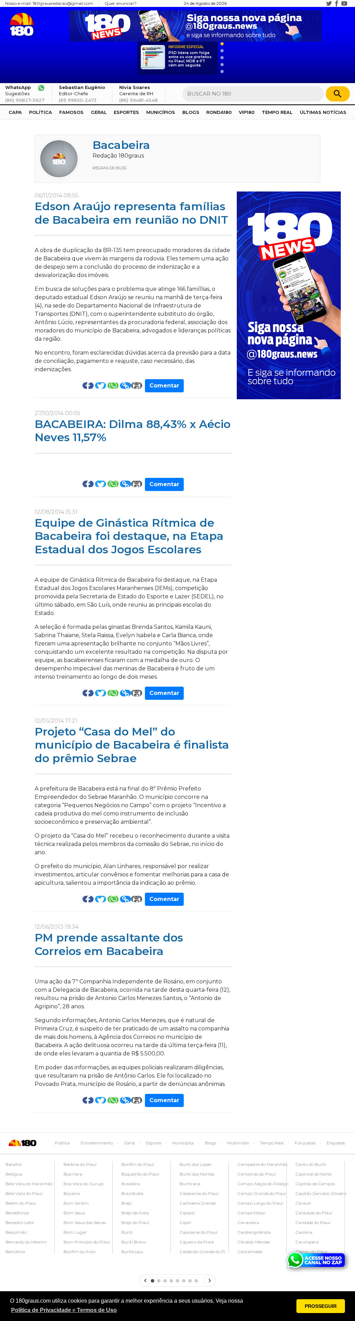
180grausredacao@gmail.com (63, 3)
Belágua (14, 1174)
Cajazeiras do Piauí (198, 1232)
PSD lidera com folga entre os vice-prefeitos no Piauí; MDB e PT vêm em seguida (189, 56)
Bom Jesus (74, 1212)
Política (40, 112)
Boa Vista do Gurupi (83, 1183)
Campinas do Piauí (256, 1174)
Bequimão (16, 1232)
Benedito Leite (20, 1222)
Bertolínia (15, 1251)
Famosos (71, 112)
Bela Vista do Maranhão (29, 1183)
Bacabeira (121, 145)
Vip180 (246, 112)
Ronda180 (219, 112)
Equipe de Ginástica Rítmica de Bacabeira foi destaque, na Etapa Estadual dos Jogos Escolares (129, 536)
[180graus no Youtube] (344, 3)
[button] (64, 1310)
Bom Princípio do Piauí (86, 1241)
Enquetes (336, 1142)
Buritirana (190, 1183)
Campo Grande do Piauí (261, 1193)
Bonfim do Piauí (137, 1164)
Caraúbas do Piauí (313, 1212)
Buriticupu (132, 1251)
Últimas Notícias (323, 112)
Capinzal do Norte (313, 1174)
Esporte (153, 1142)
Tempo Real (277, 112)
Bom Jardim (76, 1203)
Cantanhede (249, 1251)
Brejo (126, 1203)
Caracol (303, 1203)
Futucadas (305, 1142)
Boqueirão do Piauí (140, 1174)
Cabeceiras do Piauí (199, 1193)
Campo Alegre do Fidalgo (262, 1183)
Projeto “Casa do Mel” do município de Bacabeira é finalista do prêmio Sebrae (132, 745)
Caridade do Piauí (312, 1222)
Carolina (303, 1232)
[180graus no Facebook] (336, 3)
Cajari (185, 1222)
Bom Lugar (75, 1232)
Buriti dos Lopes (195, 1164)
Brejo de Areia (135, 1212)
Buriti (127, 1232)
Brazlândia (132, 1193)
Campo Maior (251, 1212)
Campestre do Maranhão (262, 1164)
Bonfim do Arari (79, 1251)
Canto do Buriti (310, 1164)
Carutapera (307, 1241)
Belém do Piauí (21, 1203)
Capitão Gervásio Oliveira (320, 1193)
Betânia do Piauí (79, 1164)
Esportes (126, 112)
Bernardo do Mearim (26, 1241)
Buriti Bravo (133, 1241)
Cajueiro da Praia (197, 1241)
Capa (15, 112)
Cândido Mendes (253, 1241)
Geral (99, 112)
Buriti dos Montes (197, 1174)
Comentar (164, 385)
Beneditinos (17, 1212)
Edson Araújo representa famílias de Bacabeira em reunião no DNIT (131, 212)
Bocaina (71, 1193)
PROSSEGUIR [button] (321, 1306)
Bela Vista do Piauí (24, 1193)
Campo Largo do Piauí (260, 1203)
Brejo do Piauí (135, 1222)
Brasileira (130, 1183)
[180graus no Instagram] (321, 3)
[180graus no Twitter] (329, 3)
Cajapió (187, 1212)
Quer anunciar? (121, 3)
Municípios (160, 112)
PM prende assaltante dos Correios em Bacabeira (109, 944)
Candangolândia (254, 1232)
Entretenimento (97, 1142)
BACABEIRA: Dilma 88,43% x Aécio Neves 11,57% (133, 430)
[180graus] (23, 24)
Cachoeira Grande (198, 1203)
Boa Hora (72, 1174)
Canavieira (248, 1222)
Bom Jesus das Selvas (84, 1222)
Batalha (13, 1164)
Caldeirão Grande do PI (202, 1251)
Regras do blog (110, 168)
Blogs (190, 112)
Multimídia (238, 1142)
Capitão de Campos (315, 1183)
